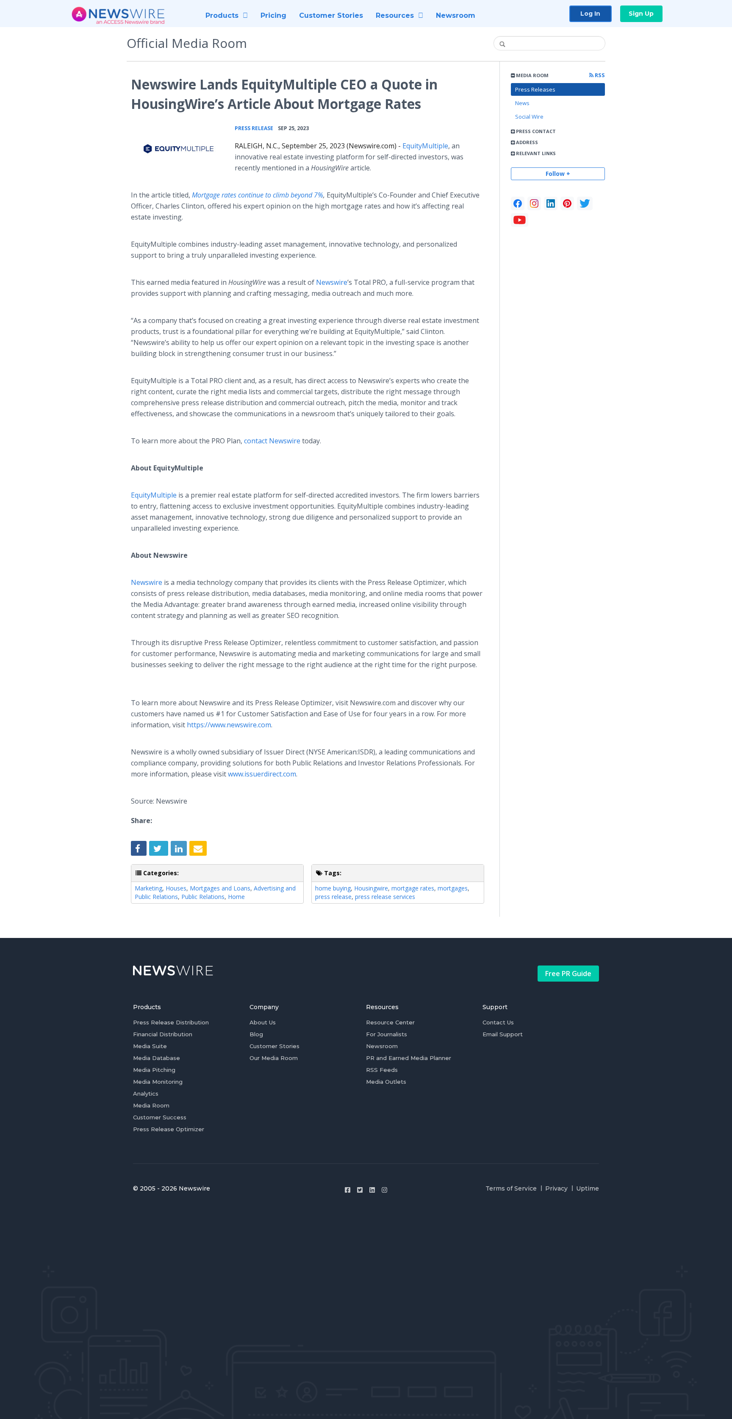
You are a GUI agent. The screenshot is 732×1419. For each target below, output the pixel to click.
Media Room (151, 1105)
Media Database (156, 1058)
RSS (599, 75)
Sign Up (641, 13)
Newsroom (382, 1046)
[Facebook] (517, 203)
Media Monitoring (158, 1081)
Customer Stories (274, 1046)
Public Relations (203, 897)
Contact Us (498, 1022)
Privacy (556, 1188)
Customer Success (159, 1117)
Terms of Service (511, 1188)
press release (333, 897)
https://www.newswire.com (229, 724)
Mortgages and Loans (220, 888)
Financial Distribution (162, 1034)
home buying (333, 888)
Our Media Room (274, 1058)
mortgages (453, 888)
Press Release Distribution (171, 1022)
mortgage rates (412, 888)
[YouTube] (519, 220)
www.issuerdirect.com (262, 774)
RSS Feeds (382, 1069)
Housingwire (371, 888)
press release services (385, 897)
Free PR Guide (568, 973)
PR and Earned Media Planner (408, 1058)
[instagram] (534, 203)
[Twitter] (360, 1190)
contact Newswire (272, 440)
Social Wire (529, 116)
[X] (585, 203)
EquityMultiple (425, 145)
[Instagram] (384, 1190)
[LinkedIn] (550, 203)
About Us (263, 1022)
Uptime (587, 1188)
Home (236, 897)
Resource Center (390, 1022)
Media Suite (150, 1046)
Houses (176, 888)
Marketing (148, 888)
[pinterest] (567, 203)
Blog (256, 1034)
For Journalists (386, 1034)
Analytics (145, 1093)
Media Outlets (386, 1081)
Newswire (331, 282)
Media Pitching (154, 1069)
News (522, 103)
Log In (590, 13)
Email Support (502, 1034)
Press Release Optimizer (168, 1129)
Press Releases (535, 89)
